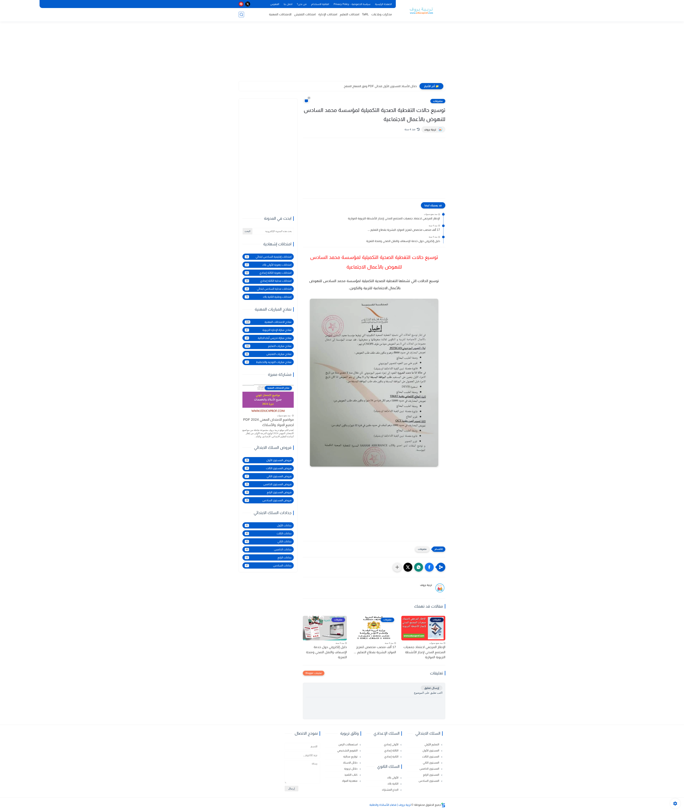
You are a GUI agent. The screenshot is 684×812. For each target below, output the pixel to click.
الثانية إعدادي (391, 756)
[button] (429, 567)
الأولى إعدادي (391, 744)
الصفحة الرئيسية (383, 4)
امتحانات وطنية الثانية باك (268, 296)
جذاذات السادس (268, 565)
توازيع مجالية (350, 756)
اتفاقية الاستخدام (320, 4)
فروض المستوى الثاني (268, 476)
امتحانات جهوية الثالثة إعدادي (268, 272)
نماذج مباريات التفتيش (268, 353)
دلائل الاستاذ (350, 762)
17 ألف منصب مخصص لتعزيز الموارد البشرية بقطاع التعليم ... (404, 229)
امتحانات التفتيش (305, 14)
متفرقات (438, 101)
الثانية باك (393, 783)
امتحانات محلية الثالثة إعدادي (268, 280)
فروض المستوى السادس (268, 500)
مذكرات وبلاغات (381, 14)
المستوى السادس (429, 780)
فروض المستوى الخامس (268, 484)
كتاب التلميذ (351, 774)
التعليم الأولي (432, 744)
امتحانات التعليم (349, 14)
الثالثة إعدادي (391, 750)
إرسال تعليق (431, 687)
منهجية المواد (350, 780)
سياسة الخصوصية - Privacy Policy (352, 4)
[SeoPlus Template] (443, 805)
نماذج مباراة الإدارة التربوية (268, 329)
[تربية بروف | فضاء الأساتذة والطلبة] (421, 10)
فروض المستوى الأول (268, 460)
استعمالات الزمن (348, 744)
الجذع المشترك (390, 789)
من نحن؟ (302, 4)
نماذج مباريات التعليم (268, 345)
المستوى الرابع (431, 774)
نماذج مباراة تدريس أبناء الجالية (268, 337)
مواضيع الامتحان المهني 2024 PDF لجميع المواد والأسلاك (268, 422)
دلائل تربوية (351, 768)
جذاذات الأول (268, 525)
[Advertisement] (342, 53)
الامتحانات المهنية (280, 14)
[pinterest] (241, 4)
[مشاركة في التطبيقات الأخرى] (397, 567)
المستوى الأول (431, 750)
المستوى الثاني (431, 762)
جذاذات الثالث (268, 533)
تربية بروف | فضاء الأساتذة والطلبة (390, 804)
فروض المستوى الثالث (268, 468)
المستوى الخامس (429, 768)
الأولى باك (393, 777)
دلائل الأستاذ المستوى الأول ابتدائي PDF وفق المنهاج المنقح (380, 86)
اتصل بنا (288, 4)
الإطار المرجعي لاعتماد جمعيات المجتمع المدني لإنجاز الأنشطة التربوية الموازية (394, 218)
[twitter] (247, 4)
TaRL (365, 14)
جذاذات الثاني (268, 541)
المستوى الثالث (431, 756)
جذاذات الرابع (268, 557)
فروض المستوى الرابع (268, 492)
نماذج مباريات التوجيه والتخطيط (268, 362)
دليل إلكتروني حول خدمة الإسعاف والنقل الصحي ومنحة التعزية (403, 241)
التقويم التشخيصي (347, 750)
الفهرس (274, 4)
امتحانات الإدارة (327, 14)
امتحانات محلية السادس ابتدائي (268, 288)
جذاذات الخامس (268, 549)
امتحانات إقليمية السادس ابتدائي (268, 256)
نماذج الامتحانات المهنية (268, 321)
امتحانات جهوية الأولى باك (268, 264)
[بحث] (241, 14)
